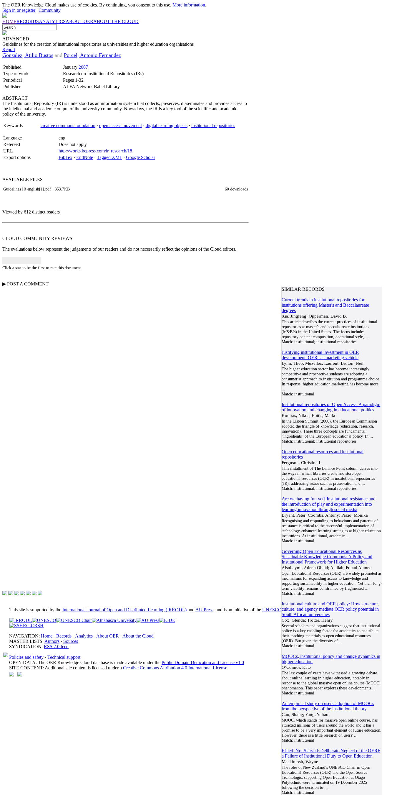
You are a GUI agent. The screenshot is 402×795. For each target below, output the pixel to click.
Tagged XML (109, 157)
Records (64, 635)
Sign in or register (18, 10)
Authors (51, 641)
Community (50, 10)
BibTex (65, 157)
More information (188, 4)
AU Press (204, 609)
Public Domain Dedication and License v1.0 (203, 662)
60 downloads (236, 189)
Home (46, 635)
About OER (107, 635)
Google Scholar (140, 157)
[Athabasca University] (114, 620)
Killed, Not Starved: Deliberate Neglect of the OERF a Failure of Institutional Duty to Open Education (331, 753)
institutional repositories (213, 125)
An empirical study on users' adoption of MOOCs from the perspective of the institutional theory (328, 706)
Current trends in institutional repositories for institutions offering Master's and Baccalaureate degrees (325, 305)
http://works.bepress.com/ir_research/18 (95, 150)
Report (8, 49)
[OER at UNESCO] (44, 620)
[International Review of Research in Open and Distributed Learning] (20, 620)
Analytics (84, 635)
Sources (70, 641)
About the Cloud (138, 635)
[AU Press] (148, 620)
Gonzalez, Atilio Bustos (27, 55)
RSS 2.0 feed (56, 646)
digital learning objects (166, 125)
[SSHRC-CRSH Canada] (26, 625)
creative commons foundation (68, 125)
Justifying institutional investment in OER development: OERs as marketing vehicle (320, 355)
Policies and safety (26, 657)
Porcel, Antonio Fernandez (92, 55)
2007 (83, 67)
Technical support (63, 657)
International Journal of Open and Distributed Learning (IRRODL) (124, 609)
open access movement (120, 125)
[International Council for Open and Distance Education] (167, 620)
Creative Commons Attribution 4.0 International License (175, 667)
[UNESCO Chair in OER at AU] (74, 620)
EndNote (84, 157)
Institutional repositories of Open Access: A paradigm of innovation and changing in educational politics (331, 407)
